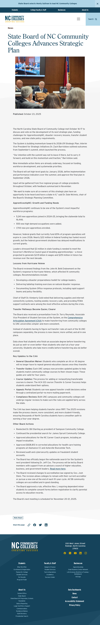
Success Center (50, 577)
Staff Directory (22, 613)
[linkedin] (46, 524)
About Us (85, 10)
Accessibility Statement (74, 601)
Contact (75, 597)
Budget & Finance (50, 567)
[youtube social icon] (75, 553)
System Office (21, 593)
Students (15, 10)
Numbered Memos (22, 611)
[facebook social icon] (65, 553)
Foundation (21, 601)
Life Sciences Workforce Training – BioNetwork (78, 573)
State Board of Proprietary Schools (22, 598)
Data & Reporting (21, 603)
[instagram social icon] (85, 553)
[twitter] (40, 524)
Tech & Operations (50, 572)
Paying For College (22, 572)
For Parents (22, 577)
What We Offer (22, 567)
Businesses (61, 10)
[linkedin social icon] (80, 553)
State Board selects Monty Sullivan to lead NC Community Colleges (47, 3)
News (10, 28)
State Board (18, 518)
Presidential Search (22, 616)
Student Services (21, 574)
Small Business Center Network (78, 569)
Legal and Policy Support (22, 606)
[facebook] (34, 524)
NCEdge (78, 577)
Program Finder (22, 580)
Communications (22, 608)
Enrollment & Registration (22, 569)
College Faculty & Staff (38, 10)
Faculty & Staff (50, 563)
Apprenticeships (78, 567)
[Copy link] (28, 524)
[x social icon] (70, 553)
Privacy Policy (74, 605)
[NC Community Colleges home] (14, 19)
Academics (50, 574)
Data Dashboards (74, 590)
